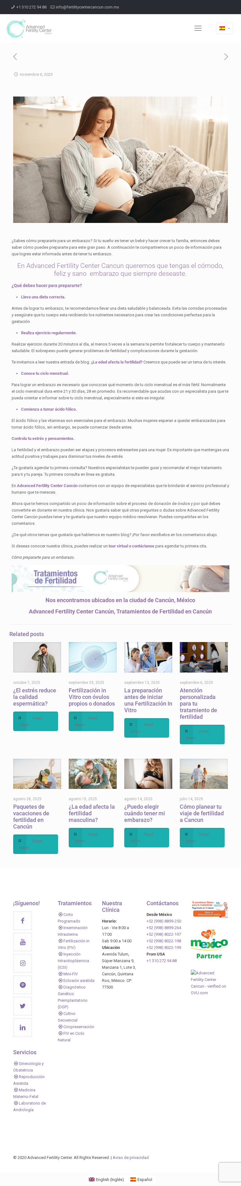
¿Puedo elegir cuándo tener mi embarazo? (144, 813)
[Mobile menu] (198, 28)
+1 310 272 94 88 (31, 7)
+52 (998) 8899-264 (164, 927)
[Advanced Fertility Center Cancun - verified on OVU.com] (209, 992)
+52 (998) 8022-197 (164, 934)
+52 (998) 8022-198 (164, 941)
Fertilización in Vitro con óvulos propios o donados (92, 697)
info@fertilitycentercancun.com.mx (87, 7)
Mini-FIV (70, 974)
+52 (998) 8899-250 (164, 921)
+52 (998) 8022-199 (164, 947)
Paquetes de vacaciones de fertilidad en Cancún (31, 816)
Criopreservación (78, 1026)
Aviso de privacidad (131, 1157)
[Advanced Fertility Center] (29, 28)
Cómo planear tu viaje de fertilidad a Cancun (202, 813)
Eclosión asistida (78, 980)
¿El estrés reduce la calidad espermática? (34, 697)
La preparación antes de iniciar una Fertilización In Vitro (148, 700)
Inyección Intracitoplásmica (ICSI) (73, 961)
